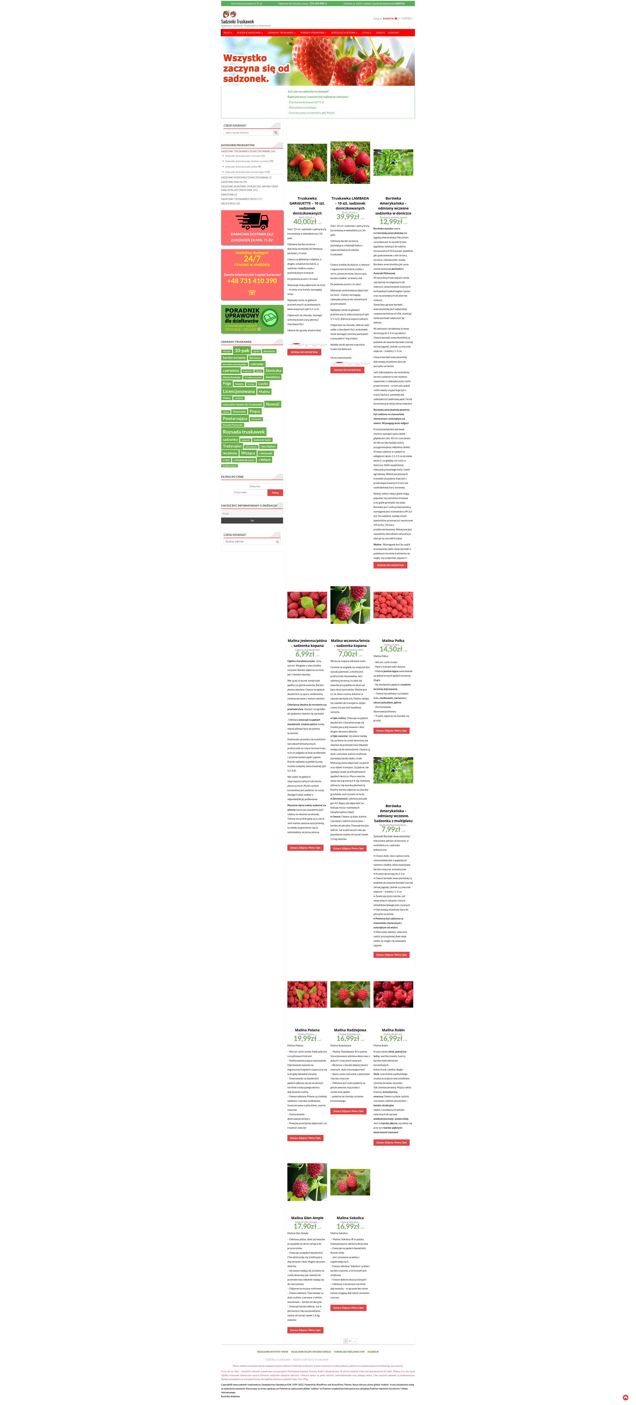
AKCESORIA (228, 203)
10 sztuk (227, 351)
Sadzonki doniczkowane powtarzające (245, 172)
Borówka (255, 357)
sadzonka (230, 439)
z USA (226, 460)
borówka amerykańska (234, 364)
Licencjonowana (239, 391)
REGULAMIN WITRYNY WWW (272, 1351)
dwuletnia (273, 377)
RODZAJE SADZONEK (249, 32)
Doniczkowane (232, 377)
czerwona (231, 370)
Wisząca (248, 453)
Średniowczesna (229, 466)
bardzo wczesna (234, 357)
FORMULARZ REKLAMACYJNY (349, 1351)
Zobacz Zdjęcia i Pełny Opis (305, 847)
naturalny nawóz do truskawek (242, 404)
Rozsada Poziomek (232, 425)
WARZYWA (227, 194)
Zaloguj (377, 18)
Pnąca (255, 411)
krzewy (251, 384)
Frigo (227, 383)
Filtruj (275, 492)
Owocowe (239, 411)
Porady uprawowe (312, 32)
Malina (264, 391)
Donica (259, 371)
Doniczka (273, 370)
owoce (226, 412)
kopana (239, 383)
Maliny (227, 397)
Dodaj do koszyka (304, 352)
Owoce (380, 32)
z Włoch (264, 460)
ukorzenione (251, 446)
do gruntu (247, 371)
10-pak (242, 350)
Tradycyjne (232, 446)
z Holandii (265, 453)
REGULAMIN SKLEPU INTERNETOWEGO (311, 1351)
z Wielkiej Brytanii (244, 460)
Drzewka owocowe (253, 377)
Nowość (273, 404)
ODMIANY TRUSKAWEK (281, 32)
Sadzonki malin (262, 439)
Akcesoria (269, 351)
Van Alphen (268, 446)
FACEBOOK (373, 1351)
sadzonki (246, 440)
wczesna (230, 453)
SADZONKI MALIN (231, 181)
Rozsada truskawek (244, 432)
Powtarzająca (235, 418)
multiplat (239, 398)
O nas (365, 32)
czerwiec (257, 364)
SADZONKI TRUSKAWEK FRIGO (239, 198)
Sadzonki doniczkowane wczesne (242, 156)
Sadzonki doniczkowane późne (241, 166)
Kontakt (393, 32)
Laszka (263, 383)
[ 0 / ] (404, 18)
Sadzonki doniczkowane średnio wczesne (246, 161)
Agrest (256, 351)
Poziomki (256, 419)
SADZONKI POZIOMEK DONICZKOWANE (244, 177)
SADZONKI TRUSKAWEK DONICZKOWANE (245, 151)
